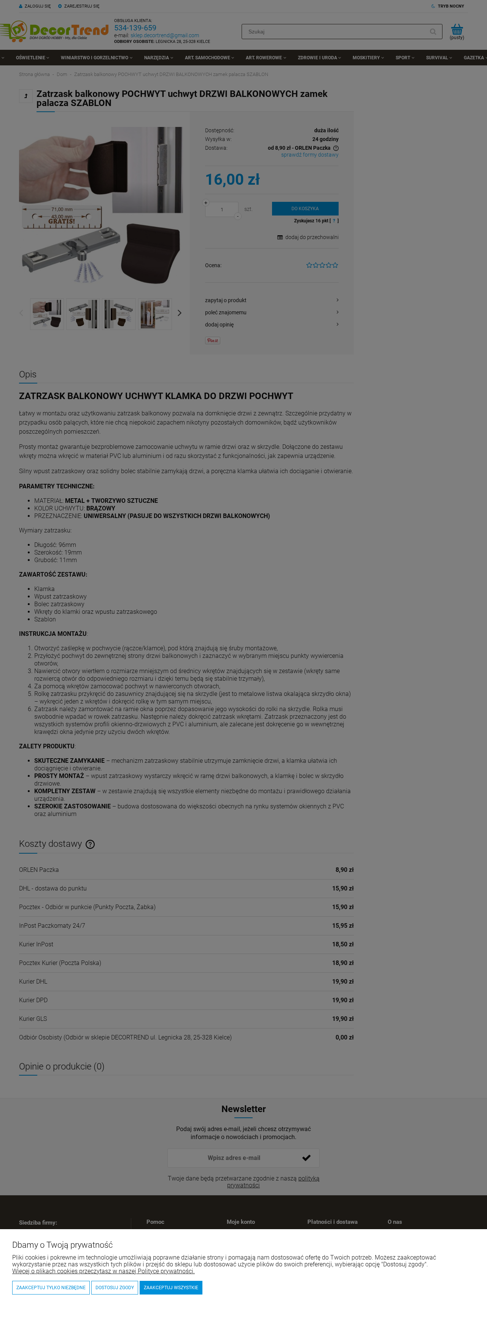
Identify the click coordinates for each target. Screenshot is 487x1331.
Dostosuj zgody (114, 1287)
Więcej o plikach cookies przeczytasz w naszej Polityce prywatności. (103, 1271)
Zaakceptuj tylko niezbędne (51, 1287)
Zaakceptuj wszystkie (171, 1287)
